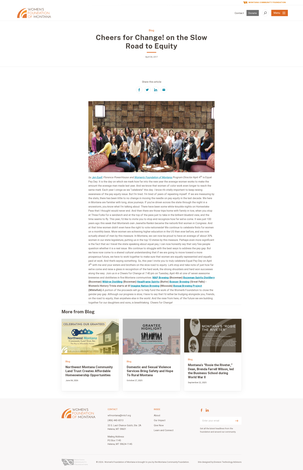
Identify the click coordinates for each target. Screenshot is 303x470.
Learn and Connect (163, 430)
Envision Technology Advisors (227, 462)
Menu (277, 13)
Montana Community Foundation (267, 2)
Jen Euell (97, 177)
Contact (239, 13)
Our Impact (159, 420)
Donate (252, 13)
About (157, 415)
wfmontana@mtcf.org (119, 415)
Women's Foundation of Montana (153, 177)
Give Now (159, 425)
